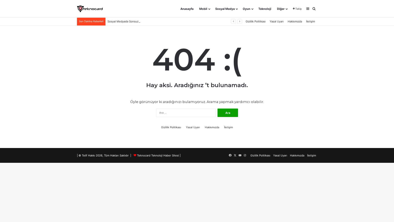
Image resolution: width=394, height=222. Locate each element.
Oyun (246, 8)
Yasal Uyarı (277, 21)
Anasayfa (187, 8)
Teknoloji (264, 8)
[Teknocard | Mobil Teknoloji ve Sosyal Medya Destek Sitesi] (90, 8)
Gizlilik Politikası (256, 21)
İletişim (310, 21)
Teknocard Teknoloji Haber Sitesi (158, 155)
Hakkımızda (295, 21)
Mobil (203, 8)
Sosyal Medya (225, 8)
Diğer (281, 8)
